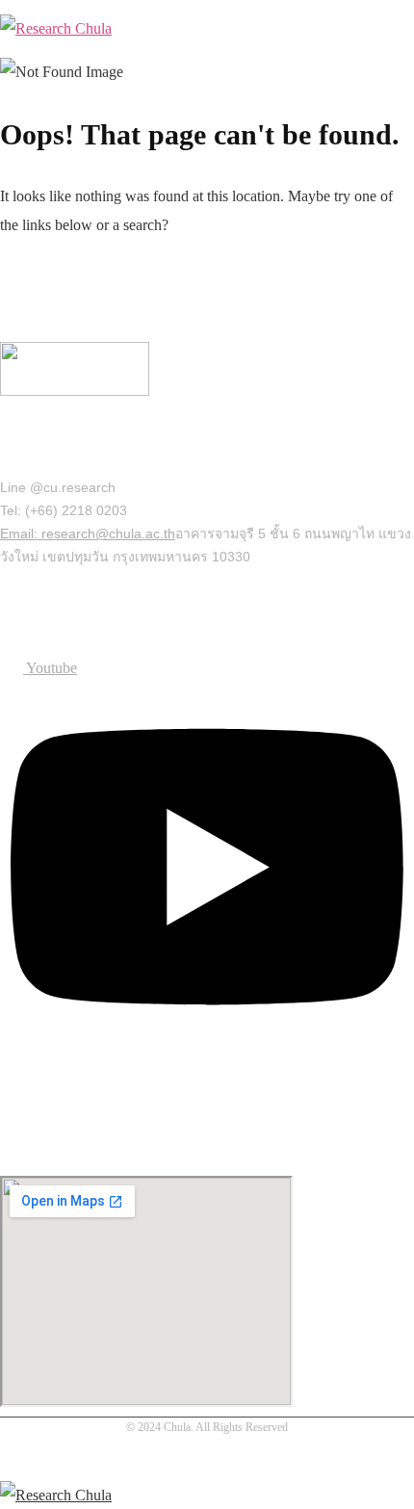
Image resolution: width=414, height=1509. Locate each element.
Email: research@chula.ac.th (87, 533)
